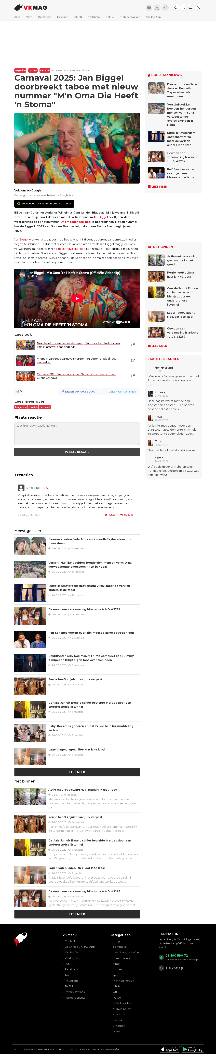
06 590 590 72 (176, 955)
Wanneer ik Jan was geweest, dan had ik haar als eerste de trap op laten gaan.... (173, 380)
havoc (159, 458)
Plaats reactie (77, 452)
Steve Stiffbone (80, 70)
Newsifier (114, 1049)
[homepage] (57, 7)
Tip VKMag (174, 968)
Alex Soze (119, 1014)
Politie (110, 17)
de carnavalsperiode (71, 248)
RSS (67, 963)
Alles (17, 17)
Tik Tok (69, 986)
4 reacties (78, 548)
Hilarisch (62, 17)
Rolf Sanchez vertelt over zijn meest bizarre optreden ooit (91, 632)
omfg (116, 941)
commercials (121, 958)
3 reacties (78, 665)
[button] (183, 7)
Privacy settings (75, 991)
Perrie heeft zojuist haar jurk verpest (75, 679)
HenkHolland (164, 367)
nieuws (117, 1020)
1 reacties (78, 711)
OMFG (78, 17)
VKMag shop (73, 958)
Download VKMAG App (80, 946)
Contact (70, 941)
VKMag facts (73, 952)
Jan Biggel (101, 217)
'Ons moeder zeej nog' (75, 221)
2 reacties (78, 637)
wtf (115, 991)
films (116, 963)
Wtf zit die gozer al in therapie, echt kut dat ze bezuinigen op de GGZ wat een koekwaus (173, 470)
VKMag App (153, 17)
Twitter (69, 975)
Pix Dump (94, 17)
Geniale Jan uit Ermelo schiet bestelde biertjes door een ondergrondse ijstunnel (182, 296)
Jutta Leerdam (122, 1003)
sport (116, 975)
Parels (117, 1031)
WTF (29, 17)
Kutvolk (160, 392)
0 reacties (78, 571)
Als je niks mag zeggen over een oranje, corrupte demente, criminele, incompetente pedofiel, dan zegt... (172, 429)
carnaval (45, 70)
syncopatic (33, 487)
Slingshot (119, 1025)
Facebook (71, 969)
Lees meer (77, 772)
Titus (158, 416)
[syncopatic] (21, 488)
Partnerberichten (76, 997)
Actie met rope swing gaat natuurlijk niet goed (82, 789)
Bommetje (44, 17)
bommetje (120, 946)
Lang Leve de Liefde (126, 952)
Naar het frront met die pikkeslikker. (172, 450)
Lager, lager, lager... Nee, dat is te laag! (76, 749)
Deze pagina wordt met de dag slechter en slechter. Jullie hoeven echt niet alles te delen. (171, 405)
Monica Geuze (122, 1009)
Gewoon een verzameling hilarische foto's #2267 (84, 609)
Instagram (71, 980)
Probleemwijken (130, 17)
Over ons (73, 1049)
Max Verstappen (123, 980)
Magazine (20, 70)
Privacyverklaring (46, 1049)
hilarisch (118, 986)
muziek (33, 70)
